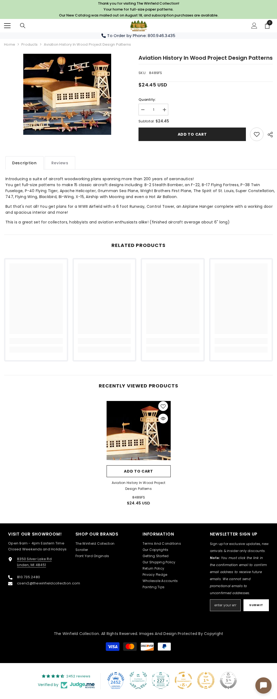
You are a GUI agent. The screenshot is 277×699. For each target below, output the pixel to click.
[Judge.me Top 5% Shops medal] (228, 680)
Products (29, 44)
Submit (256, 605)
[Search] (22, 25)
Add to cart (192, 134)
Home (9, 44)
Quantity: (147, 99)
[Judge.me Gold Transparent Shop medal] (183, 680)
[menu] (7, 25)
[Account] (254, 26)
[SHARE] (268, 134)
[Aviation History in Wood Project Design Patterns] (139, 431)
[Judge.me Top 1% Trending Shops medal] (206, 680)
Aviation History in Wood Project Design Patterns (139, 485)
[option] (67, 94)
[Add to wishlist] (163, 406)
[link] (256, 134)
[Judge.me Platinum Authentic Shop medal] (138, 680)
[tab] (24, 162)
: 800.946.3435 (161, 35)
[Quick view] (163, 418)
